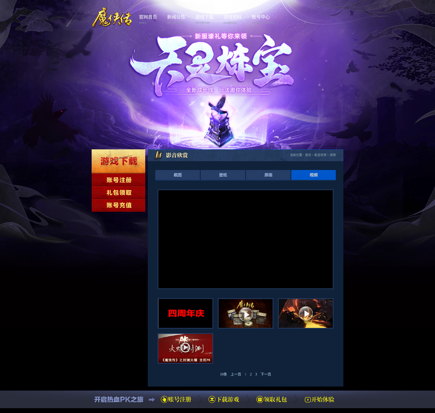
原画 (268, 175)
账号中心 (263, 19)
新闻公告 (176, 19)
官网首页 (148, 19)
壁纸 (223, 175)
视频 (333, 155)
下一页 (266, 374)
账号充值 (118, 205)
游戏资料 (233, 19)
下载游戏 (118, 161)
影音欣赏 (320, 155)
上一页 (236, 374)
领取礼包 (118, 192)
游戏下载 (204, 19)
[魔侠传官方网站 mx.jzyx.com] (112, 9)
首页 (308, 155)
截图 (177, 175)
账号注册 (118, 180)
